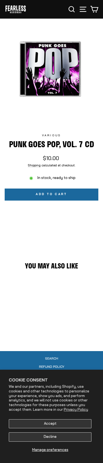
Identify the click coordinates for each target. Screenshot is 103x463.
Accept (50, 424)
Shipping (34, 165)
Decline (50, 437)
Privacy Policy (76, 410)
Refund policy (51, 367)
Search (51, 358)
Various (51, 135)
